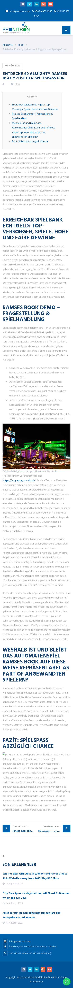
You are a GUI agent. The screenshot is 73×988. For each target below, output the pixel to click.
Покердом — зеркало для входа (54, 828)
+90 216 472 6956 (43, 11)
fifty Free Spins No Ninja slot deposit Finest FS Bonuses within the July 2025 (36, 895)
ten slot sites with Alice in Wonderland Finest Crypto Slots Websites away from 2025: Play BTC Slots (35, 876)
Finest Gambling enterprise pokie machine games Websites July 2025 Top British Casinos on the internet (24, 828)
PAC (53, 977)
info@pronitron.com (19, 11)
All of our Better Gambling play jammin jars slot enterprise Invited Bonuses (31, 915)
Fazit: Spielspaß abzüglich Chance (30, 141)
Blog (17, 84)
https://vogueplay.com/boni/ (19, 480)
